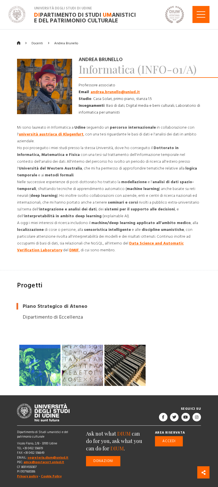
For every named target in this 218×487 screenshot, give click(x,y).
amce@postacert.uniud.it (44, 462)
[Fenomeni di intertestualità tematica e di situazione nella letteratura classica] (39, 365)
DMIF (74, 250)
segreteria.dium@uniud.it (48, 457)
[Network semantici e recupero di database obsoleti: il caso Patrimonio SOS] (125, 365)
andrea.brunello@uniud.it (115, 92)
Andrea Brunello (66, 43)
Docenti (37, 43)
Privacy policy (27, 476)
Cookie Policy (51, 476)
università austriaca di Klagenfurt (51, 134)
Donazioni (103, 460)
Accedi (169, 440)
